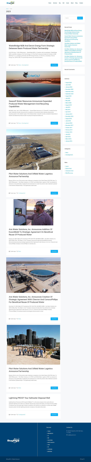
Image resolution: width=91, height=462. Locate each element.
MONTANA (49, 451)
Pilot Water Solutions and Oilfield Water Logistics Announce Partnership (72, 45)
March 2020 (68, 102)
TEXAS (48, 431)
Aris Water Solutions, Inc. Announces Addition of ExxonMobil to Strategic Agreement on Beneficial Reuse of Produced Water (31, 232)
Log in (67, 166)
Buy (60, 3)
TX (48, 435)
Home (49, 3)
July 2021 (68, 98)
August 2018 (69, 118)
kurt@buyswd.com (72, 435)
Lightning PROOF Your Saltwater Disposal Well (29, 398)
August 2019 (69, 105)
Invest (67, 3)
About (72, 3)
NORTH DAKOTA (50, 442)
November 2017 (69, 125)
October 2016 (69, 132)
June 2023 (68, 84)
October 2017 (69, 127)
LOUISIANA (49, 449)
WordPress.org (69, 173)
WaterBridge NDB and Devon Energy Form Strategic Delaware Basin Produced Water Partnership (73, 32)
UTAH (48, 444)
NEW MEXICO (50, 433)
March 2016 (68, 138)
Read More (54, 65)
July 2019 (68, 107)
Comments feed (69, 170)
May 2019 (68, 109)
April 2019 (68, 111)
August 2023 (69, 82)
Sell (63, 3)
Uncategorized (25, 65)
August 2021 (69, 96)
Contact (81, 3)
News (19, 65)
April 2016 (68, 136)
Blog (76, 3)
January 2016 (69, 141)
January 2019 (69, 114)
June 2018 (68, 120)
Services (55, 3)
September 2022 (69, 91)
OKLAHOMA (50, 440)
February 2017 (69, 129)
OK (48, 446)
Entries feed (68, 168)
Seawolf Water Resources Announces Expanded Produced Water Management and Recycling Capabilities (30, 104)
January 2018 (69, 123)
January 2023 (69, 87)
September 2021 (69, 93)
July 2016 (68, 134)
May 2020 (68, 100)
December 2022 (69, 89)
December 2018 (69, 116)
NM (48, 437)
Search (80, 18)
